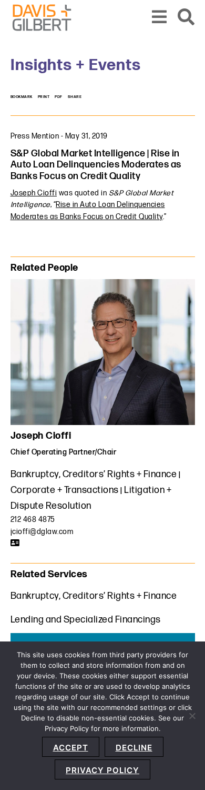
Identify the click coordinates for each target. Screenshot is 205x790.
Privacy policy (102, 770)
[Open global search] (186, 17)
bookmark (22, 97)
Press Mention (35, 136)
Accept (70, 748)
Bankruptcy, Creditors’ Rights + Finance (94, 474)
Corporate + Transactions (65, 490)
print (44, 97)
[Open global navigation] (159, 17)
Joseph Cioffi (34, 193)
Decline (134, 748)
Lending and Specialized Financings (86, 619)
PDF (59, 97)
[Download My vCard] (15, 543)
